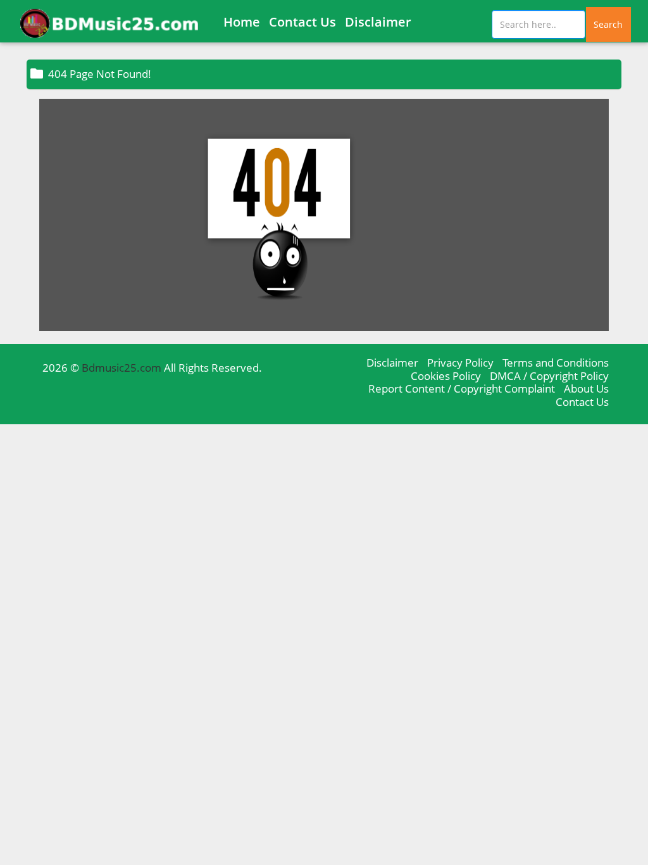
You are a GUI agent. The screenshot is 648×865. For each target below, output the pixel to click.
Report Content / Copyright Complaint (461, 388)
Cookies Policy (446, 376)
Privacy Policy (460, 362)
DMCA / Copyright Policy (549, 376)
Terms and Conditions (555, 362)
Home (241, 21)
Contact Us (302, 21)
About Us (586, 388)
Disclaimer (378, 21)
